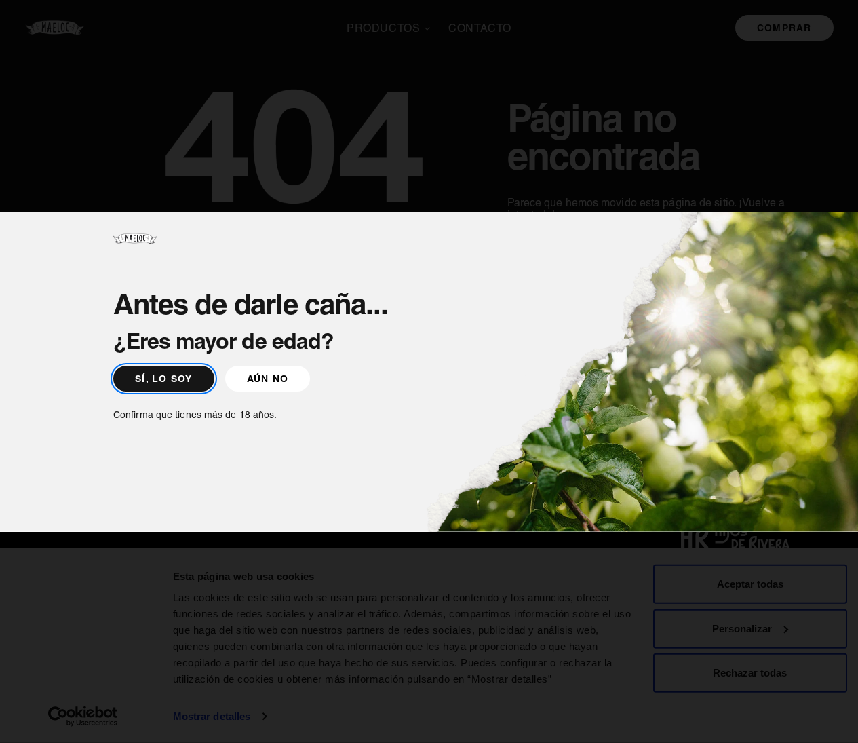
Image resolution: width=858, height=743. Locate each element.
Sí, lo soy (164, 379)
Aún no (268, 379)
